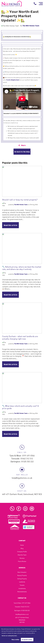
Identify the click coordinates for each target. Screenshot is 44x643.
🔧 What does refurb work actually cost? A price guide (20, 407)
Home (22, 545)
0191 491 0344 (28, 456)
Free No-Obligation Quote (12, 80)
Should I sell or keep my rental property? (19, 199)
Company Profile (22, 551)
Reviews (22, 558)
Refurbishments (22, 591)
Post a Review (22, 561)
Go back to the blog (22, 152)
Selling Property (22, 578)
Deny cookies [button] (15, 639)
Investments (22, 588)
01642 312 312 (27, 459)
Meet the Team (22, 555)
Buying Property (22, 575)
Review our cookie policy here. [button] (9, 635)
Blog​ (22, 548)
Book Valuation (22, 572)
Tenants (22, 585)
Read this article (10, 225)
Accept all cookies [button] (27, 639)
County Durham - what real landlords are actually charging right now (20, 337)
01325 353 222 (27, 462)
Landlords (22, 582)
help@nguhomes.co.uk (22, 478)
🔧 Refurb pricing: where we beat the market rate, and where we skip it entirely (21, 268)
